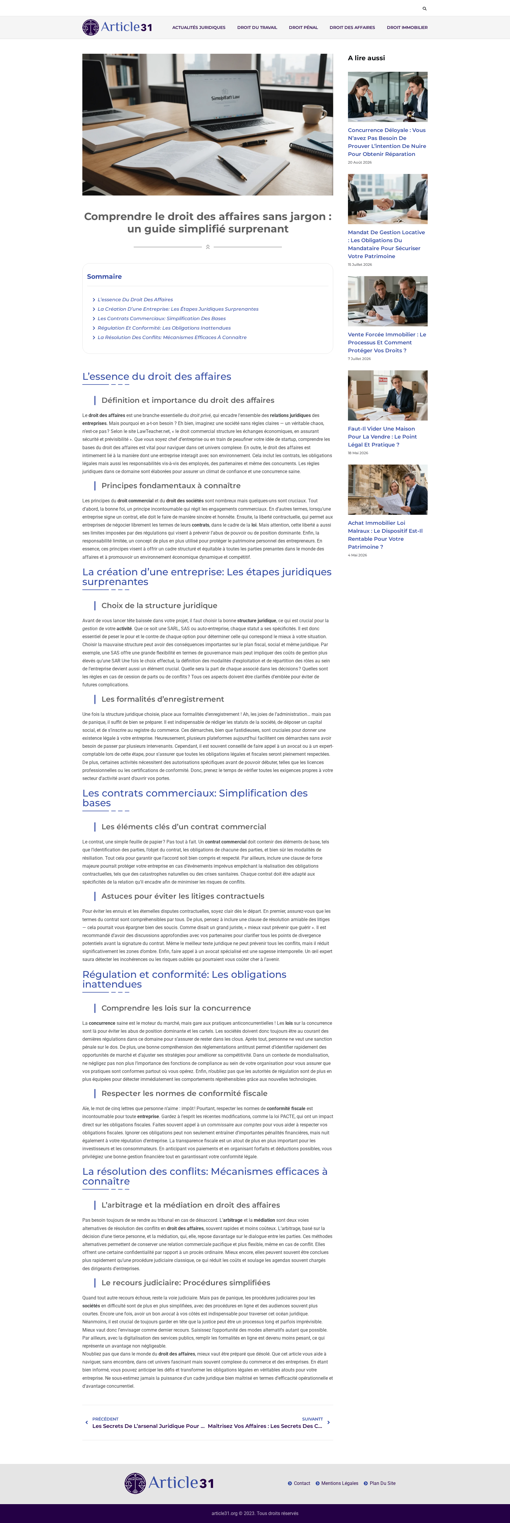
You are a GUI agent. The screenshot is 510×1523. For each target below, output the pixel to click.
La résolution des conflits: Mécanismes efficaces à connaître (172, 337)
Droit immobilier (407, 27)
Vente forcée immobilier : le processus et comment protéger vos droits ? (387, 342)
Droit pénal (303, 27)
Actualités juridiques (198, 27)
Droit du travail (257, 27)
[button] (424, 8)
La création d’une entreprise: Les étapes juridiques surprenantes (178, 309)
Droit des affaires (352, 27)
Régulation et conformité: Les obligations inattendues (164, 328)
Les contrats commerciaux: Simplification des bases (162, 318)
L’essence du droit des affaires (135, 299)
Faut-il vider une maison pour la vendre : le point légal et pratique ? (382, 437)
